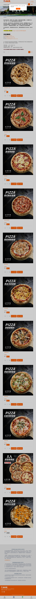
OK (18, 8)
